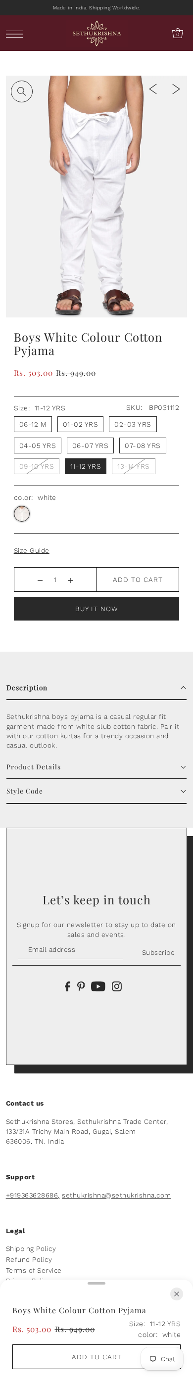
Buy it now (96, 609)
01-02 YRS (80, 424)
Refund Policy (29, 1259)
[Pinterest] (81, 985)
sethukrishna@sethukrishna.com (116, 1195)
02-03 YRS (132, 424)
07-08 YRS (143, 445)
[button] (96, 688)
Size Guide (31, 550)
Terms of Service (34, 1270)
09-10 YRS (36, 466)
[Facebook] (67, 985)
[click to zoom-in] (22, 91)
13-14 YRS (133, 466)
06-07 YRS (90, 445)
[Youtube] (98, 985)
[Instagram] (117, 985)
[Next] (176, 88)
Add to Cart (138, 579)
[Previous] (152, 88)
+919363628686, (33, 1195)
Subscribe (158, 952)
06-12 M (33, 424)
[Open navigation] (17, 33)
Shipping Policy (31, 1248)
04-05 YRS (37, 445)
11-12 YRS (85, 466)
